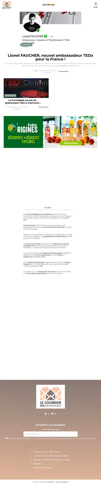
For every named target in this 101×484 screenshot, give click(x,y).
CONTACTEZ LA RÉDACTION (47, 452)
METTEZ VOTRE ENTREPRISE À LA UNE (52, 460)
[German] (48, 5)
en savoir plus (39, 257)
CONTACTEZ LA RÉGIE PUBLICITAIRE (51, 456)
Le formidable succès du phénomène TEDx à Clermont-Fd (22, 101)
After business (26, 45)
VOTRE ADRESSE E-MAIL (50, 429)
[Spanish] (53, 5)
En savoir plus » (64, 71)
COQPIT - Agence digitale (58, 482)
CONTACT (38, 464)
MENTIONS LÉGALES (43, 468)
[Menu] (96, 3)
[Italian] (51, 5)
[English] (43, 5)
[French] (46, 5)
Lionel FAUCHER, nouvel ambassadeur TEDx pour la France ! (50, 57)
